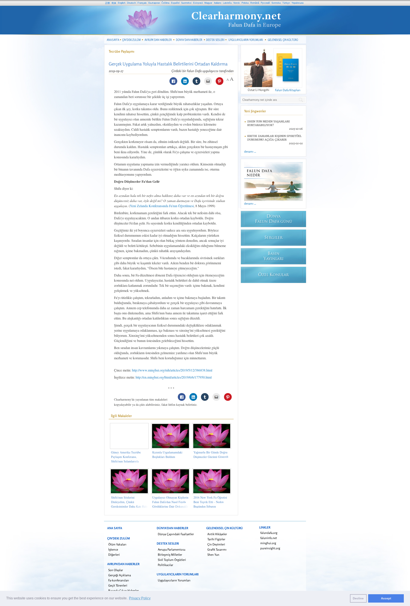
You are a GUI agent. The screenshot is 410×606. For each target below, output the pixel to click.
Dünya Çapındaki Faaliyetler (176, 534)
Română (254, 2)
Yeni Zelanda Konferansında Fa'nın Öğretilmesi (162, 205)
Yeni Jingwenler (255, 111)
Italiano (217, 2)
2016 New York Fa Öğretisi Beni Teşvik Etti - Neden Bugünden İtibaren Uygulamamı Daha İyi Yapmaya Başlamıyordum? (210, 506)
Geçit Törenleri (117, 585)
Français (142, 2)
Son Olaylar (115, 570)
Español (175, 2)
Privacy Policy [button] (140, 598)
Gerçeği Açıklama (119, 575)
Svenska (276, 2)
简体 (113, 3)
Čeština (165, 2)
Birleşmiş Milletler (170, 554)
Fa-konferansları (118, 580)
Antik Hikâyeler (217, 534)
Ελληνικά (198, 2)
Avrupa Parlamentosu (171, 549)
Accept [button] (386, 598)
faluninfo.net (268, 538)
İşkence (113, 549)
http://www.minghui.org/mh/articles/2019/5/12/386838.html (172, 370)
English (121, 2)
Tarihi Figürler (216, 539)
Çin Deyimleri (216, 544)
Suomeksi (186, 2)
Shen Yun (213, 554)
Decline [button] (358, 598)
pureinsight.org (270, 548)
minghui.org (268, 543)
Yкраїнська (297, 2)
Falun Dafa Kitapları (287, 90)
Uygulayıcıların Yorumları (174, 580)
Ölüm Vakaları (117, 544)
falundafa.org (268, 533)
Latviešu (227, 2)
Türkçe (286, 2)
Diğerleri (114, 554)
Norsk (236, 2)
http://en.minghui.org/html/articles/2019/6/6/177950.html (174, 377)
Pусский (265, 2)
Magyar (208, 2)
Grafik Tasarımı (217, 549)
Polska (245, 2)
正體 (107, 3)
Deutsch (131, 2)
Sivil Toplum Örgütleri (172, 559)
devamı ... (250, 151)
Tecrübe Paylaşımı (121, 51)
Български (154, 2)
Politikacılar (165, 565)
